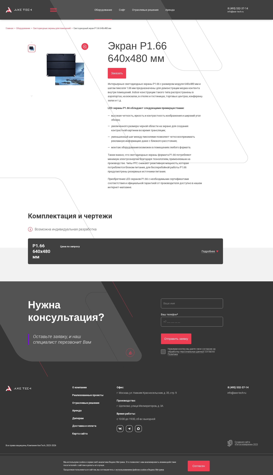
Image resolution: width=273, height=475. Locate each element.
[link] (238, 8)
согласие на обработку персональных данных (191, 350)
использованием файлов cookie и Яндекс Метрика (140, 470)
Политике (173, 354)
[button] (92, 28)
